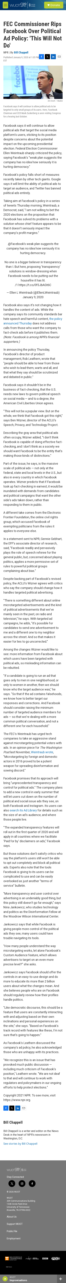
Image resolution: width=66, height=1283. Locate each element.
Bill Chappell (21, 52)
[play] (5, 1278)
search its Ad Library (23, 810)
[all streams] (61, 1279)
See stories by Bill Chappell (20, 1143)
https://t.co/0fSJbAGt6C (34, 285)
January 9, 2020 (33, 297)
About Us (12, 1217)
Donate (55, 5)
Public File (12, 1231)
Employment (13, 1238)
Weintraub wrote (42, 752)
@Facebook (16, 244)
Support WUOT (15, 1224)
